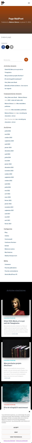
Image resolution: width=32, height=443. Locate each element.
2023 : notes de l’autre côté (15, 100)
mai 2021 (7, 217)
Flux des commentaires (11, 271)
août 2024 (7, 154)
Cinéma (7, 235)
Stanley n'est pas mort (11, 255)
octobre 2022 (8, 180)
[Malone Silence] (3, 3)
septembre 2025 (9, 141)
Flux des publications (11, 267)
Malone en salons (10, 249)
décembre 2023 (9, 167)
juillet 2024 (8, 157)
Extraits (7, 245)
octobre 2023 (8, 174)
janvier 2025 (8, 147)
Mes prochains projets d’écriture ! (14, 75)
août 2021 (7, 213)
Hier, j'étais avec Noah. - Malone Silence (16, 97)
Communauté (8, 239)
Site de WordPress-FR (11, 274)
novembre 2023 (9, 170)
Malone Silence (9, 103)
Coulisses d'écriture (10, 242)
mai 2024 (7, 160)
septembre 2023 (9, 177)
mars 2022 (8, 197)
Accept (16, 427)
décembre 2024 (9, 151)
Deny (16, 432)
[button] (29, 411)
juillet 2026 (8, 131)
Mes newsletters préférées (18, 109)
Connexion (8, 264)
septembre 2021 (9, 210)
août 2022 (7, 184)
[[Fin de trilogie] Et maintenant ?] (16, 392)
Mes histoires (8, 252)
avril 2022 (7, 194)
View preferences (16, 437)
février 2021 (8, 223)
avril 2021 (7, 220)
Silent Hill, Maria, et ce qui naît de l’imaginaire (14, 322)
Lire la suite (15, 334)
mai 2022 (7, 190)
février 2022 (8, 200)
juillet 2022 (8, 187)
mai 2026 (7, 134)
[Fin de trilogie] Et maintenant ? (13, 79)
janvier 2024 (8, 164)
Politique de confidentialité (9, 440)
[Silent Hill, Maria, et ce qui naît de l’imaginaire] (16, 306)
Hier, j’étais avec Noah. (11, 82)
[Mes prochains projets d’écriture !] (16, 348)
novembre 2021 (9, 207)
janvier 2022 (8, 203)
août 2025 (7, 144)
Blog (6, 232)
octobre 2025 (8, 137)
